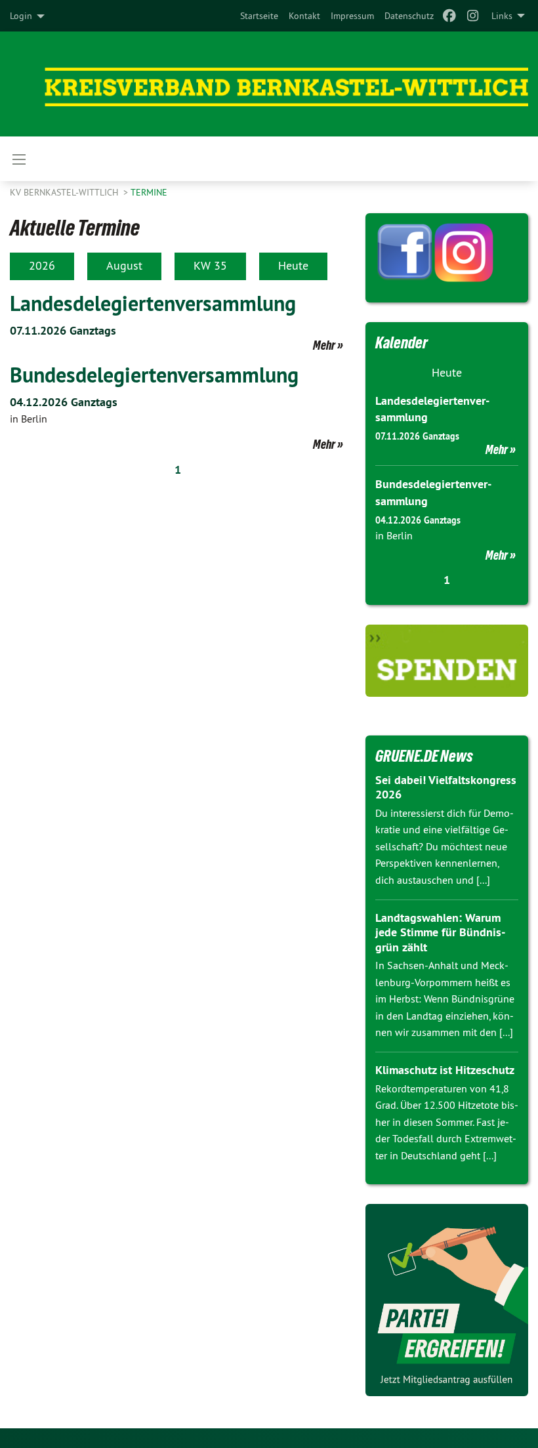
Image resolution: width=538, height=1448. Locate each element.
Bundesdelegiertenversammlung (154, 374)
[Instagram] (473, 15)
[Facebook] (449, 15)
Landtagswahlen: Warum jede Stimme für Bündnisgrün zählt (440, 932)
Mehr (324, 345)
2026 (42, 265)
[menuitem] (259, 15)
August (124, 265)
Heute (293, 265)
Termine (149, 192)
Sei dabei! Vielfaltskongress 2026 (445, 787)
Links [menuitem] (501, 16)
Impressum (352, 16)
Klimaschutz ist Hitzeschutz (444, 1069)
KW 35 (210, 265)
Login (21, 16)
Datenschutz (409, 16)
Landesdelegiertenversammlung (153, 303)
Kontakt (304, 16)
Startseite (259, 16)
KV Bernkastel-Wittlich (65, 192)
